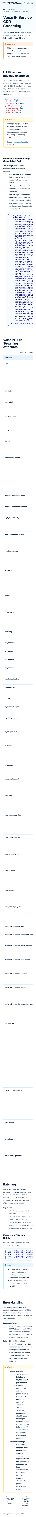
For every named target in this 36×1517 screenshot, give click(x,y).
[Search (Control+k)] (24, 3)
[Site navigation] (4, 3)
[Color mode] (28, 3)
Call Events (11, 9)
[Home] (4, 9)
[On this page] (31, 3)
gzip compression (17, 142)
